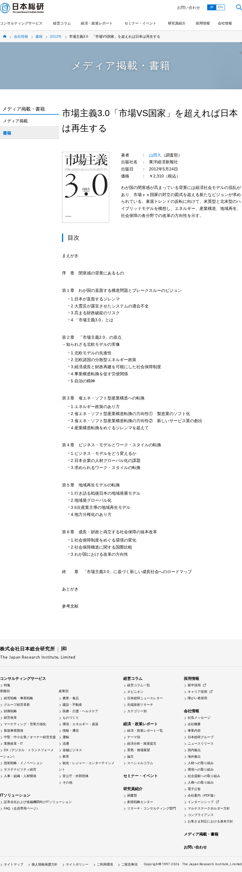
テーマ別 (133, 737)
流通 (66, 743)
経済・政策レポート (97, 23)
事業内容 (194, 730)
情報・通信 (71, 730)
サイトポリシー (77, 864)
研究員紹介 (177, 23)
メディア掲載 (15, 121)
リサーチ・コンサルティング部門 (151, 808)
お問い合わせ (188, 7)
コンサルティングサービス (21, 23)
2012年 (56, 36)
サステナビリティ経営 (20, 769)
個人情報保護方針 (45, 864)
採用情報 (203, 23)
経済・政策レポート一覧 (145, 730)
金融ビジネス (72, 750)
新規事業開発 (13, 730)
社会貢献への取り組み (204, 776)
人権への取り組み (201, 782)
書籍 (38, 36)
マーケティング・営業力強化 (25, 724)
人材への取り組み (201, 763)
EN (220, 7)
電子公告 (194, 789)
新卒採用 (194, 685)
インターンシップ (201, 802)
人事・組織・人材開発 (20, 776)
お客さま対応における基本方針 (210, 821)
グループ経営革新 (17, 704)
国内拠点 (194, 750)
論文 (130, 756)
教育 (66, 756)
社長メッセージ (199, 717)
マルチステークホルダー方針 (209, 808)
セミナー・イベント (140, 23)
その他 (67, 782)
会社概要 (194, 724)
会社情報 (225, 23)
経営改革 (10, 717)
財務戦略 (10, 711)
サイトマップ (13, 864)
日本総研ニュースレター (145, 698)
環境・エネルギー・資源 (80, 724)
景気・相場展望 (138, 750)
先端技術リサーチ (140, 704)
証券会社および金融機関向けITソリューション (38, 802)
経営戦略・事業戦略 (18, 698)
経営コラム (62, 23)
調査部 (132, 795)
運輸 (66, 737)
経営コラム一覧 (138, 685)
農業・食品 (71, 698)
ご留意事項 (129, 864)
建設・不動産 (72, 704)
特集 (7, 685)
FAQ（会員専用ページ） (22, 808)
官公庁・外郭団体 (76, 776)
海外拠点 (194, 756)
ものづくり (71, 717)
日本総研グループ (201, 737)
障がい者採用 (197, 698)
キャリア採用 (197, 691)
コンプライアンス (201, 815)
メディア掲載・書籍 (201, 834)
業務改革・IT (13, 743)
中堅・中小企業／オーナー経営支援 (30, 737)
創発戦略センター (140, 802)
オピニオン (135, 691)
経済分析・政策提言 (141, 743)
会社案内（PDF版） (202, 795)
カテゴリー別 (137, 711)
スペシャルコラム (140, 763)
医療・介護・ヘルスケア (80, 711)
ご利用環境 (105, 864)
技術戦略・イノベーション (23, 763)
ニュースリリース (201, 743)
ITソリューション (15, 795)
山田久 (155, 155)
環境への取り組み (201, 769)
